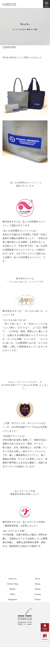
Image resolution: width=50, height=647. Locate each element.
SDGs (12, 594)
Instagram (12, 599)
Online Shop (12, 584)
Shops (37, 584)
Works (37, 589)
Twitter (37, 599)
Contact (37, 594)
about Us (12, 579)
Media (12, 589)
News (37, 579)
